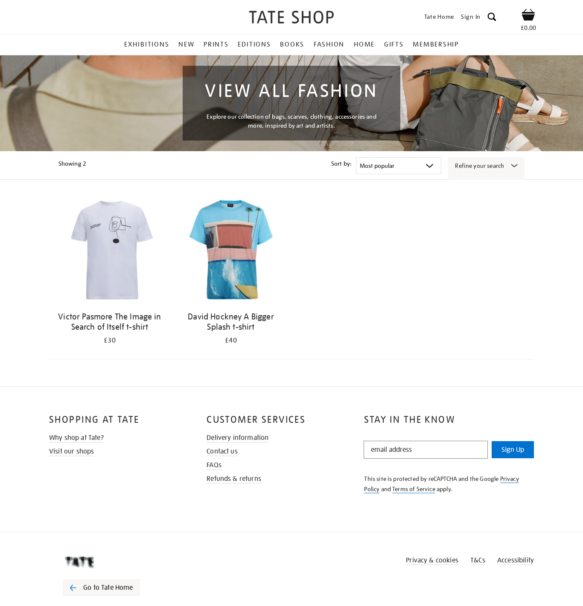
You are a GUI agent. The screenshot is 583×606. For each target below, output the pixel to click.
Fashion (329, 44)
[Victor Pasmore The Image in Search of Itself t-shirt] (109, 251)
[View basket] (528, 16)
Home (364, 44)
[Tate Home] (116, 562)
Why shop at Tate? (76, 437)
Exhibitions (146, 44)
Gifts (394, 44)
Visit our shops (71, 451)
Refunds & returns (234, 478)
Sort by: (341, 163)
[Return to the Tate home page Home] (291, 18)
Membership (436, 44)
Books (292, 44)
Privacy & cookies (432, 560)
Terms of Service (413, 489)
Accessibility (515, 560)
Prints (216, 44)
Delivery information (237, 437)
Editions (254, 44)
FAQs (214, 465)
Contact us (222, 451)
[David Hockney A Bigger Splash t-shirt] (231, 251)
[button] (492, 18)
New (186, 44)
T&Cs (477, 560)
